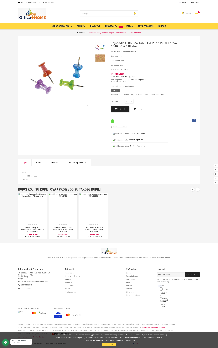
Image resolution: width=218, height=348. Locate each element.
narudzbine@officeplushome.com (34, 281)
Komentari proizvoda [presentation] (76, 163)
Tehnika (67, 279)
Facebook (194, 120)
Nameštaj (68, 282)
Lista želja (130, 292)
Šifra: (113, 61)
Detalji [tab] (39, 163)
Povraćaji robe (132, 276)
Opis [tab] (25, 163)
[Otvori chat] (5, 342)
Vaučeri (129, 289)
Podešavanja (130, 340)
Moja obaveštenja (133, 295)
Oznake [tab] (54, 163)
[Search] (135, 13)
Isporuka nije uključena (136, 80)
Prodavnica (69, 273)
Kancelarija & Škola (72, 276)
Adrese (129, 285)
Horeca (67, 289)
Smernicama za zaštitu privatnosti (154, 327)
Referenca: (115, 56)
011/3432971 (26, 285)
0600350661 (26, 288)
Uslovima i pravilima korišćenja (124, 337)
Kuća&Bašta (69, 285)
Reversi (129, 282)
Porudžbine (130, 279)
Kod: (112, 65)
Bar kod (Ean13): (117, 51)
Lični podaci (131, 273)
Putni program (70, 292)
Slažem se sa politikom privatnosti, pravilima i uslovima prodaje (164, 300)
